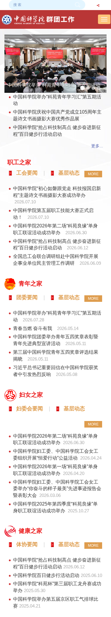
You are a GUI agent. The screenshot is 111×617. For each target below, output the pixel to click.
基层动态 (69, 173)
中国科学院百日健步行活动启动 (46, 575)
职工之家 (19, 162)
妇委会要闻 (29, 409)
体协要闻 (27, 544)
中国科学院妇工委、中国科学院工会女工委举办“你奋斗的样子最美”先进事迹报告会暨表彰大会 (57, 488)
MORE (93, 174)
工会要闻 (27, 173)
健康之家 (30, 530)
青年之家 (30, 283)
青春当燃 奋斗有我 (33, 328)
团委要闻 (27, 297)
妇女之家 (31, 394)
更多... (97, 146)
